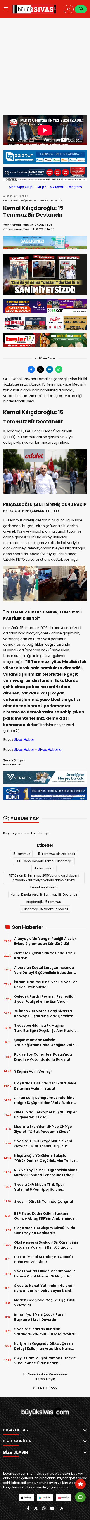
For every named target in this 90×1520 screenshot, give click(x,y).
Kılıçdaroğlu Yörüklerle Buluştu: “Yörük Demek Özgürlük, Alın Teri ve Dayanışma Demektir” (45, 1158)
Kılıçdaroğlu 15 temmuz (43, 902)
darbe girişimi (44, 868)
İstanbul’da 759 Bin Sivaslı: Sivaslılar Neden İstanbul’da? (45, 984)
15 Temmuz (21, 854)
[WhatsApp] (81, 9)
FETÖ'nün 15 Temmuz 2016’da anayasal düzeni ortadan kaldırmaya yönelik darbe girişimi (44, 877)
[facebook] (28, 1508)
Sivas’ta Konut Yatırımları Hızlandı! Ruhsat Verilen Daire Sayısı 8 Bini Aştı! (44, 1288)
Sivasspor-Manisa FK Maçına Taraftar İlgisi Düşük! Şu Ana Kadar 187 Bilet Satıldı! (44, 1028)
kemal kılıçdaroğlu (44, 887)
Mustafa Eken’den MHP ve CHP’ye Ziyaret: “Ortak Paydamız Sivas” (43, 1129)
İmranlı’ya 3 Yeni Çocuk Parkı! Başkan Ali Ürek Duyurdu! (40, 1317)
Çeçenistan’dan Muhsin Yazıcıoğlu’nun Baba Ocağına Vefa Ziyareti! (44, 1042)
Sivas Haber (24, 739)
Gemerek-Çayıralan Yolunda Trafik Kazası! (44, 955)
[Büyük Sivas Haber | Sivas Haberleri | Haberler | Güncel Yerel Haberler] (34, 9)
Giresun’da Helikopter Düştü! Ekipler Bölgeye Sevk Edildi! (45, 1115)
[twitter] (36, 1508)
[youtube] (52, 1508)
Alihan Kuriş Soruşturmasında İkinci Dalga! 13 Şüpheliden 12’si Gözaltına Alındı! (45, 1100)
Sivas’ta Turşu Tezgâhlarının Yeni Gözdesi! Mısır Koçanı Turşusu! (43, 1143)
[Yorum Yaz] (80, 1497)
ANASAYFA (9, 196)
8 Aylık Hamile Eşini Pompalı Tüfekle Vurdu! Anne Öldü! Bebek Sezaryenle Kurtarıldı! (45, 1361)
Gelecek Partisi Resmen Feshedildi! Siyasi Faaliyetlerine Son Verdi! (45, 999)
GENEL (22, 196)
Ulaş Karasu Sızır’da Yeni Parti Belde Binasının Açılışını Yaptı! (45, 1086)
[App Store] (26, 1497)
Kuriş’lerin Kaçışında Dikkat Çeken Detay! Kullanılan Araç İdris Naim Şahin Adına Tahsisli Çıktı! (43, 1346)
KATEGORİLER (17, 1441)
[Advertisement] (45, 68)
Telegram (74, 187)
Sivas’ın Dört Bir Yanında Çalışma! (43, 1201)
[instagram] (44, 1508)
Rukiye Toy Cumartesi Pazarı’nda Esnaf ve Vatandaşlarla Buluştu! (43, 1057)
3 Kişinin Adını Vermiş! (33, 1071)
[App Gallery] (63, 1497)
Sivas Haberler (50, 749)
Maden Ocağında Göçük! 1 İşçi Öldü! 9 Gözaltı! (45, 1302)
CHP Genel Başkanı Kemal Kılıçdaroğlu (44, 861)
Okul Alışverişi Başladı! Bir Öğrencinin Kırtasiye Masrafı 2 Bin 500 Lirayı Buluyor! (46, 1245)
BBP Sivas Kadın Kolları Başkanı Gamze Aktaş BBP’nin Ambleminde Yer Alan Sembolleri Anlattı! (44, 1216)
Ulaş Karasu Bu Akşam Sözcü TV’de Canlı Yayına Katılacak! (44, 1230)
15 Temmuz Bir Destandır (56, 854)
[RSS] (61, 1508)
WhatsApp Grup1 (20, 187)
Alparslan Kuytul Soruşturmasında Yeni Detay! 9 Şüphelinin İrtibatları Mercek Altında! (44, 970)
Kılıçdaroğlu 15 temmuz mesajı (45, 909)
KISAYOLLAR (15, 1430)
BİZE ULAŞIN (15, 1452)
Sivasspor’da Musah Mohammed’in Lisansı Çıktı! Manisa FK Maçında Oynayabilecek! (45, 1274)
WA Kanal (56, 187)
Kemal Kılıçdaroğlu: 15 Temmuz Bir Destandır (44, 894)
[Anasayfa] (80, 1484)
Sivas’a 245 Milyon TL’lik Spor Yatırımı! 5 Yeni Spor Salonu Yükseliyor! (39, 1187)
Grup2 (41, 187)
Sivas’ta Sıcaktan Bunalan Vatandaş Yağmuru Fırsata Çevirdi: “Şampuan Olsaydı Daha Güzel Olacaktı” (45, 1332)
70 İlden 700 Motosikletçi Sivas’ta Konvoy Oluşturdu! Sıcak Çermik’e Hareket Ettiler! (43, 1014)
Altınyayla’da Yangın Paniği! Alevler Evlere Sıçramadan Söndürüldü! (45, 941)
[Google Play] (45, 1497)
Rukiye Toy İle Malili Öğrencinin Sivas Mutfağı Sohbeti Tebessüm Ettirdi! (45, 1172)
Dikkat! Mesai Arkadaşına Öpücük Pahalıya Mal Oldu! (43, 1259)
